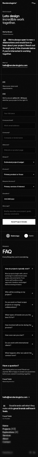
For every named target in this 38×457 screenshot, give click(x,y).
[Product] (6, 169)
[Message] (6, 206)
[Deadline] (6, 193)
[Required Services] (9, 181)
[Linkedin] (34, 452)
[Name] (5, 108)
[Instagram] (30, 452)
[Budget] (6, 157)
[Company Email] (8, 120)
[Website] (6, 145)
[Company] (6, 132)
